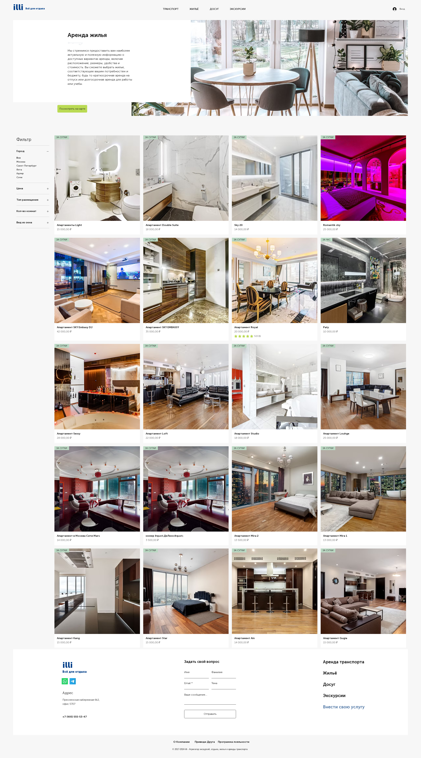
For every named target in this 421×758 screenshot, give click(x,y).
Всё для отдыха (74, 672)
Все (18, 157)
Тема (214, 683)
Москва (20, 161)
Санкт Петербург (26, 165)
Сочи (19, 177)
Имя (186, 672)
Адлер (20, 173)
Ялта (19, 169)
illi (18, 7)
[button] (72, 109)
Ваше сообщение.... (195, 694)
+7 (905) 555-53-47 (74, 716)
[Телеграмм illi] (73, 681)
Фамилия (216, 672)
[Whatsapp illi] (65, 681)
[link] (247, 336)
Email (187, 683)
